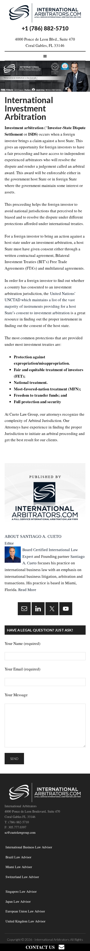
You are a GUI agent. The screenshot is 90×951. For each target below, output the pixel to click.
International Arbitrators (51, 939)
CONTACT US (42, 947)
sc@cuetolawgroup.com (20, 832)
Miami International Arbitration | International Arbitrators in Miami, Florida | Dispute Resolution (45, 12)
